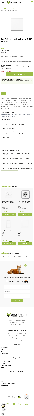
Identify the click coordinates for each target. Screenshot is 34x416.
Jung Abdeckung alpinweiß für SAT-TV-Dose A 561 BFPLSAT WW (8, 203)
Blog (2, 351)
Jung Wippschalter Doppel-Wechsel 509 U (12, 131)
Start (2, 8)
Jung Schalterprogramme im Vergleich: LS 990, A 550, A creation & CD (16, 154)
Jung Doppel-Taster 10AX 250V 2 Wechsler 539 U (14, 143)
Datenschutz (4, 375)
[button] (3, 414)
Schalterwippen (27, 8)
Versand (5, 52)
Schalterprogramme (7, 8)
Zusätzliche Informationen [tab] (15, 93)
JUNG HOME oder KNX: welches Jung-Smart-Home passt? (17, 168)
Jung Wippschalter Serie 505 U (10, 122)
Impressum (4, 377)
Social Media (4, 353)
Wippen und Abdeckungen (17, 8)
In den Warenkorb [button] (9, 214)
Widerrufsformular (6, 365)
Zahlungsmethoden (6, 361)
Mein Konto (4, 367)
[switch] (3, 409)
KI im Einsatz (4, 385)
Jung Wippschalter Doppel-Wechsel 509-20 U (13, 134)
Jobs (2, 349)
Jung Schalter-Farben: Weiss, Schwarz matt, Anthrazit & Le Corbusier (17, 164)
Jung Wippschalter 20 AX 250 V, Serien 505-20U (14, 124)
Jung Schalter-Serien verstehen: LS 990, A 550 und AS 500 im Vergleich (16, 159)
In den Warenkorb (19, 74)
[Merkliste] (26, 3)
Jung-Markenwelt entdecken (9, 172)
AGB (2, 381)
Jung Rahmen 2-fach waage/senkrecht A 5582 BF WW (8, 232)
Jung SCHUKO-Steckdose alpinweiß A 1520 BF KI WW (24, 202)
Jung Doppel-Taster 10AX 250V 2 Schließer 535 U (14, 140)
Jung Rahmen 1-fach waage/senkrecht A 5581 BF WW (24, 232)
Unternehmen (4, 347)
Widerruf (3, 379)
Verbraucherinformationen (8, 383)
